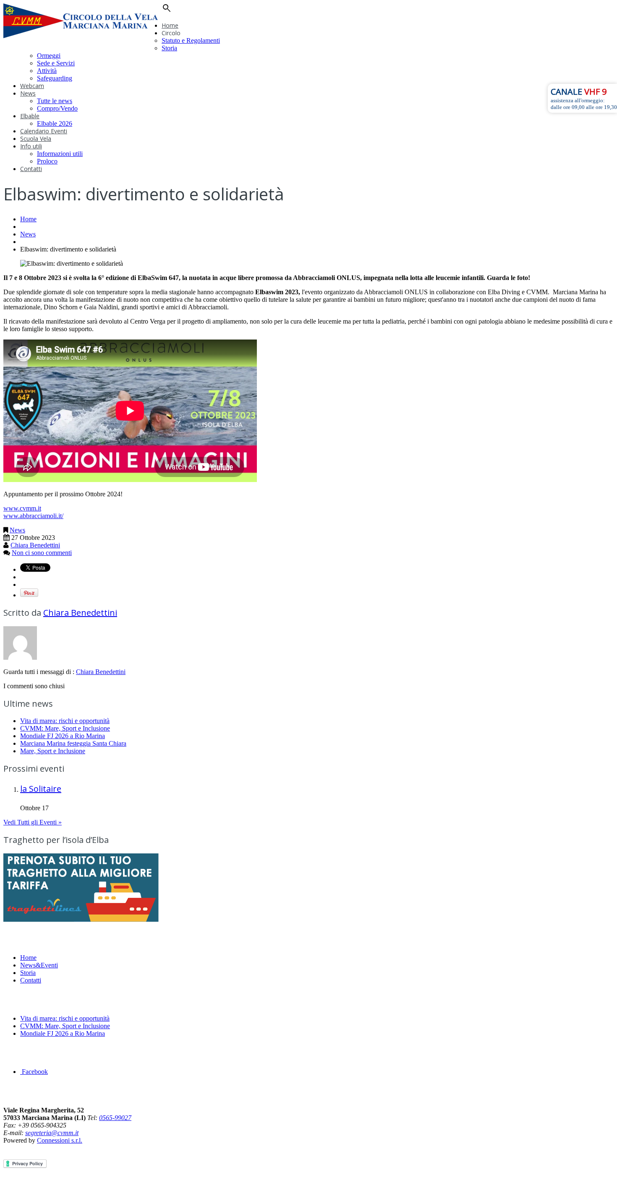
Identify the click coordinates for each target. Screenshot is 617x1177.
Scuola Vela (35, 139)
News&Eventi (39, 965)
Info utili (31, 146)
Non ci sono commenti (42, 552)
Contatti (31, 169)
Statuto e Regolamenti (191, 40)
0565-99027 (115, 1117)
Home (170, 25)
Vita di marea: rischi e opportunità (65, 720)
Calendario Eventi (43, 131)
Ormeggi (48, 55)
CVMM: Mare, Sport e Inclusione (65, 728)
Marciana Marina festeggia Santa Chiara (73, 743)
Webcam (32, 86)
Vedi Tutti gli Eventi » (32, 822)
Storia (169, 48)
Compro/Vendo (57, 108)
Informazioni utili (60, 153)
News (28, 93)
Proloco (47, 161)
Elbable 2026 (54, 123)
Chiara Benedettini (35, 545)
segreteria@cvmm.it (51, 1132)
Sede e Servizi (56, 63)
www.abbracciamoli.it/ (33, 515)
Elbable (29, 116)
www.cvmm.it (22, 508)
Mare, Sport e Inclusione (52, 750)
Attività (47, 70)
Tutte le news (54, 100)
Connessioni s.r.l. (59, 1140)
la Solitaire (40, 788)
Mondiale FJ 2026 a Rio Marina (62, 735)
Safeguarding (54, 78)
